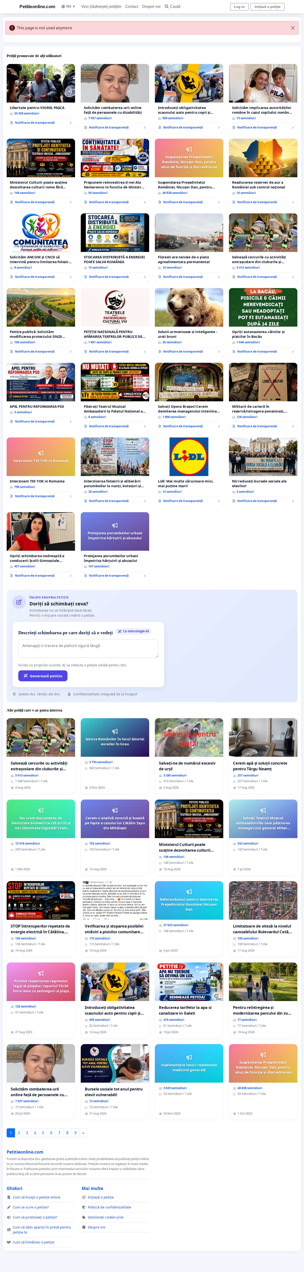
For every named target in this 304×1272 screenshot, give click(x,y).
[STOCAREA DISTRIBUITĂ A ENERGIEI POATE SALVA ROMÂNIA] (115, 247)
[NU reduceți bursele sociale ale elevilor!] (263, 471)
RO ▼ (71, 6)
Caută (175, 7)
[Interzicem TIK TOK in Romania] (41, 469)
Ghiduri (14, 1188)
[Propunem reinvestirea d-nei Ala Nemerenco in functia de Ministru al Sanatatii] (115, 173)
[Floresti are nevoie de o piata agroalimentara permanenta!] (189, 247)
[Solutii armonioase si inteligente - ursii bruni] (189, 322)
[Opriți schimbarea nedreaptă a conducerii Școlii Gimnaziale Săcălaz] (41, 546)
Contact (131, 7)
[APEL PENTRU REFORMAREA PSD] (41, 395)
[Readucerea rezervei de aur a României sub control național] (263, 173)
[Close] (293, 27)
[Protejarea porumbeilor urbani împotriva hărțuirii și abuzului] (115, 546)
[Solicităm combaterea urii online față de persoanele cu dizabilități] (115, 98)
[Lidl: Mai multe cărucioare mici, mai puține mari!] (189, 471)
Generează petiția (46, 675)
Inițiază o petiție (267, 7)
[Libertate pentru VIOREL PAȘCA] (41, 96)
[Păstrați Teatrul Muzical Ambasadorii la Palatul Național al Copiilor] (115, 397)
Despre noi (151, 7)
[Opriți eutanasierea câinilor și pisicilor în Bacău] (263, 322)
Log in (239, 7)
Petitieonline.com (37, 6)
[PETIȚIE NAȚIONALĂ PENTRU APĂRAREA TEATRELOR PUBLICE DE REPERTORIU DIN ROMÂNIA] (115, 322)
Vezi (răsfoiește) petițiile (101, 7)
